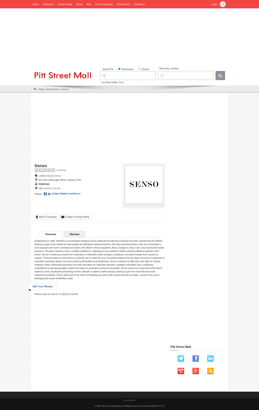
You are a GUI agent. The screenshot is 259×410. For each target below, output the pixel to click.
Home (36, 4)
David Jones (53, 89)
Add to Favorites (48, 216)
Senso (41, 165)
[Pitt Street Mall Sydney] (35, 89)
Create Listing (65, 4)
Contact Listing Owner (77, 216)
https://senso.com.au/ (49, 188)
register (54, 294)
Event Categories (104, 4)
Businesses (127, 69)
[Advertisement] (129, 36)
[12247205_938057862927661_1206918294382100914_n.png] (144, 202)
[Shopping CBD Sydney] (63, 79)
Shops (79, 4)
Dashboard (129, 400)
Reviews (74, 234)
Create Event (123, 4)
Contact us (139, 4)
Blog (88, 4)
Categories (48, 4)
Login (214, 4)
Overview (50, 234)
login (44, 294)
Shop (41, 89)
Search (220, 75)
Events (145, 69)
